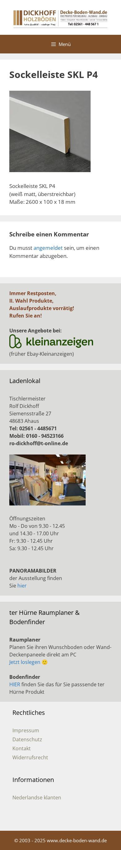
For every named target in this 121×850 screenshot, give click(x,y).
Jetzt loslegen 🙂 (28, 662)
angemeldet (48, 247)
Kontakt (21, 748)
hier (22, 585)
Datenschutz (27, 739)
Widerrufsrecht (30, 757)
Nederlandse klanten (36, 797)
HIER (14, 684)
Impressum (25, 730)
